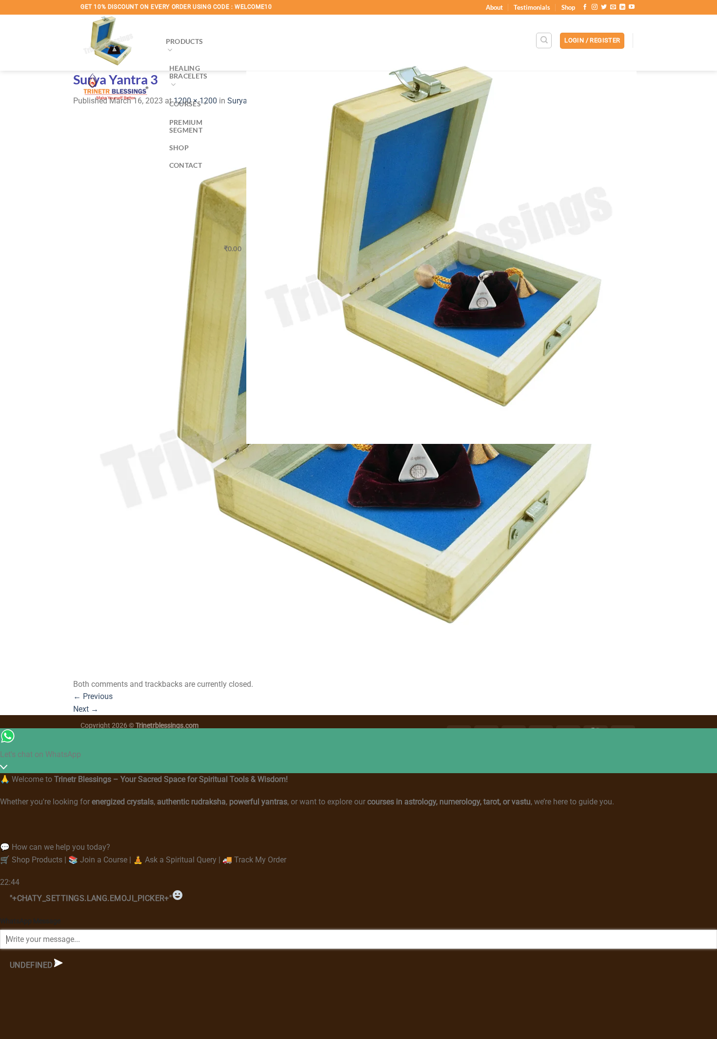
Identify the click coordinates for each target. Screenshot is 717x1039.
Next (86, 709)
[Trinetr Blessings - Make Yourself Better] (115, 60)
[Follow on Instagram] (595, 7)
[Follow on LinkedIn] (622, 7)
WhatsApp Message (30, 921)
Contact (185, 165)
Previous (93, 696)
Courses (185, 104)
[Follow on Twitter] (604, 7)
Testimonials (532, 7)
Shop (568, 7)
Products (184, 41)
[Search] (544, 40)
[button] (592, 41)
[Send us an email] (613, 7)
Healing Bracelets (188, 72)
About (494, 7)
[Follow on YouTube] (632, 7)
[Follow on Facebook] (585, 7)
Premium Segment (185, 126)
